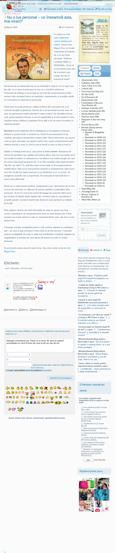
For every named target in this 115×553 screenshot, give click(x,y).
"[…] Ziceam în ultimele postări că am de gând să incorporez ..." (92, 293)
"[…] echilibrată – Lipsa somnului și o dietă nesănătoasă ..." (94, 369)
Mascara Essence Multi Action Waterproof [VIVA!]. (94, 429)
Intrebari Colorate (89, 108)
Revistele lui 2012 (93, 149)
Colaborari (89, 9)
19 (11, 27)
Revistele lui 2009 (93, 140)
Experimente (87, 100)
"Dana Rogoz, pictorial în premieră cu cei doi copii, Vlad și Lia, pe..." (93, 357)
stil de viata (26, 268)
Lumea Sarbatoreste (91, 111)
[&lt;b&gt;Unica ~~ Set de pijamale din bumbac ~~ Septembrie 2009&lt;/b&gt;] (101, 490)
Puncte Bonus (88, 124)
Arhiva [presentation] (96, 68)
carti (7, 268)
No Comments (67, 27)
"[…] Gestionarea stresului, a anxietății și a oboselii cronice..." (94, 332)
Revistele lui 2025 (93, 186)
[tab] (85, 68)
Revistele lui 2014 (93, 154)
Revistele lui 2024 (93, 183)
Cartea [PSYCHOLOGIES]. (95, 439)
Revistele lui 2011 (93, 146)
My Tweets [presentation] (86, 73)
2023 (15, 27)
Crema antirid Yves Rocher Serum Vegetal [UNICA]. (93, 413)
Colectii (84, 88)
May (8, 27)
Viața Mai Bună (71, 4)
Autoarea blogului (74, 9)
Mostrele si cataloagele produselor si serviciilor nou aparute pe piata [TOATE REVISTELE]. (92, 452)
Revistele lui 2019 (93, 169)
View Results (99, 460)
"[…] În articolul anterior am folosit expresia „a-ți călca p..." (93, 320)
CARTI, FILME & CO (13, 14)
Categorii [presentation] (85, 68)
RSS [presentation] (97, 73)
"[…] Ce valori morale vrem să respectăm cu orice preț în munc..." (93, 308)
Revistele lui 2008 (93, 137)
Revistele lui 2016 (93, 160)
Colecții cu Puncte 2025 (50, 4)
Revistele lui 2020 (93, 171)
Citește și (97, 250)
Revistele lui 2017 (93, 163)
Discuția (85, 250)
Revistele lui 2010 (93, 143)
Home (41, 9)
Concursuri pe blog (90, 91)
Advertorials (87, 80)
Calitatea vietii (88, 83)
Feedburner (91, 260)
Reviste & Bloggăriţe (94, 132)
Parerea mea (87, 116)
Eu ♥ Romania (88, 97)
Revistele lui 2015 (93, 157)
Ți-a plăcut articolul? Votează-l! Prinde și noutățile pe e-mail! (24, 298)
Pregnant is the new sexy (93, 119)
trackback (27, 285)
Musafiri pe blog (104, 9)
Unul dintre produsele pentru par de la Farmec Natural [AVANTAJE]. (94, 419)
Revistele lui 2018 (93, 166)
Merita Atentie (87, 114)
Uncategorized (88, 191)
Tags (107, 250)
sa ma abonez (20, 370)
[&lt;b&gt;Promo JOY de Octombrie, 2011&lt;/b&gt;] (101, 501)
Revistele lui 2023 (93, 180)
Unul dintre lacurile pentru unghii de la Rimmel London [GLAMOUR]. (93, 444)
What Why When (89, 199)
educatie (14, 268)
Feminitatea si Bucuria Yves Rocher (92, 104)
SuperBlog (86, 188)
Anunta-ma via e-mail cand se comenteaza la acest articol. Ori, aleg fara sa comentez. (39, 367)
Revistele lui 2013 (93, 151)
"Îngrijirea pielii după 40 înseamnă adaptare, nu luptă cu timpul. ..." (93, 278)
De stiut (85, 94)
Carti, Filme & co (89, 86)
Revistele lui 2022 (93, 177)
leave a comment (25, 289)
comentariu (23, 283)
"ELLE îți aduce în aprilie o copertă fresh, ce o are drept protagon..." (94, 344)
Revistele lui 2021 (93, 174)
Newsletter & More (54, 9)
